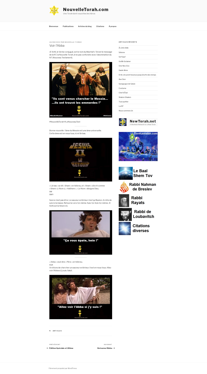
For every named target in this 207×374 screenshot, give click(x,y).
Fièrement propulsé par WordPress (63, 368)
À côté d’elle (124, 48)
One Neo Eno (124, 66)
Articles (57, 331)
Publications (68, 26)
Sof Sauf (122, 57)
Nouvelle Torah (73, 42)
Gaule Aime (123, 70)
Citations (100, 26)
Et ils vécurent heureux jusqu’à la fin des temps (137, 75)
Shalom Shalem (125, 97)
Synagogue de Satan (127, 84)
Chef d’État (123, 93)
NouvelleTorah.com (86, 9)
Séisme (122, 52)
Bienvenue (53, 26)
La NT (121, 106)
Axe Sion (122, 79)
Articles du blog (85, 26)
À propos (112, 26)
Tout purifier (123, 102)
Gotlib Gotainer (125, 61)
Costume (122, 88)
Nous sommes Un (126, 111)
